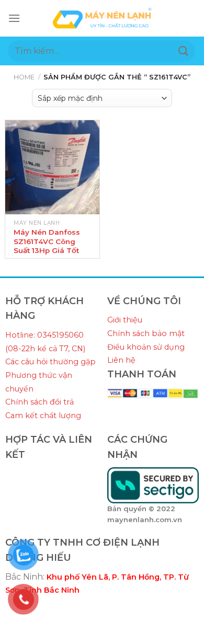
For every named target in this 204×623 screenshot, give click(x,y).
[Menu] (14, 18)
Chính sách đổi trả (39, 402)
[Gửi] (183, 51)
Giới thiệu (124, 320)
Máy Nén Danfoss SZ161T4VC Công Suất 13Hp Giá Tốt (47, 241)
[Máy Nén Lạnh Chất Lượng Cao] (102, 18)
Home (24, 77)
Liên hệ (121, 360)
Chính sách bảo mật (146, 333)
